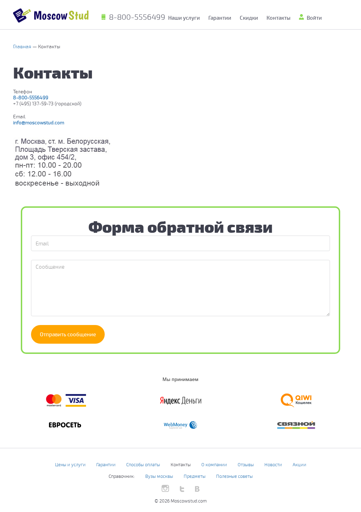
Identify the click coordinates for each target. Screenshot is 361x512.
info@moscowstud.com (38, 122)
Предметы (195, 476)
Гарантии (219, 17)
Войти (314, 17)
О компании (214, 464)
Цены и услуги (70, 464)
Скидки (249, 17)
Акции (299, 464)
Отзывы (246, 464)
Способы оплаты (143, 464)
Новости (273, 464)
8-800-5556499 (137, 16)
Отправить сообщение (68, 334)
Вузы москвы (159, 476)
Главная (22, 46)
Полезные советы (234, 476)
